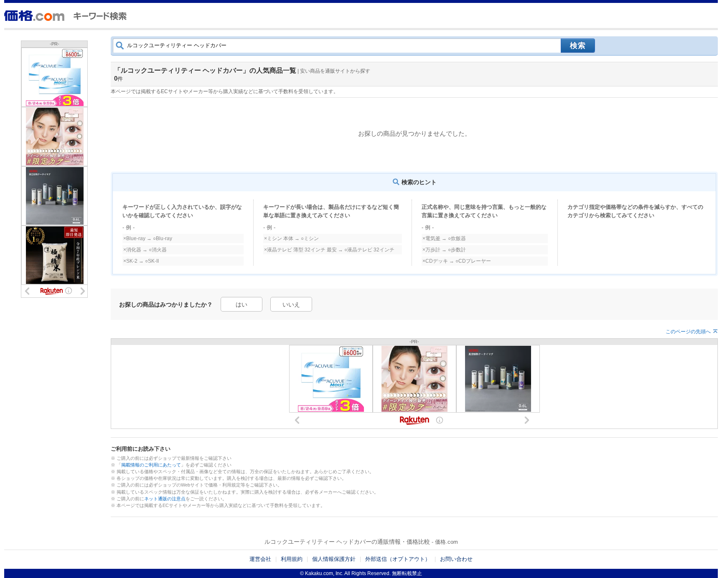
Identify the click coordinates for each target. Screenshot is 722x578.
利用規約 (292, 559)
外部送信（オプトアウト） (397, 559)
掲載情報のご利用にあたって (151, 464)
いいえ (291, 304)
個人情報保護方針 (334, 559)
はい (241, 304)
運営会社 (260, 559)
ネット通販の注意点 (165, 498)
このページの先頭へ (688, 332)
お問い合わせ (456, 559)
